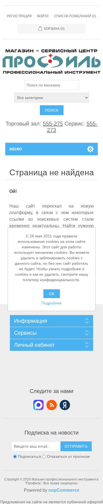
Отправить (76, 446)
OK (51, 294)
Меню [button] (15, 149)
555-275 (53, 124)
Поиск (51, 110)
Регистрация (19, 16)
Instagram (65, 405)
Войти (43, 16)
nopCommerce (63, 490)
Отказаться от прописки (68, 456)
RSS (51, 405)
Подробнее (51, 303)
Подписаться (29, 456)
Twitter (38, 405)
